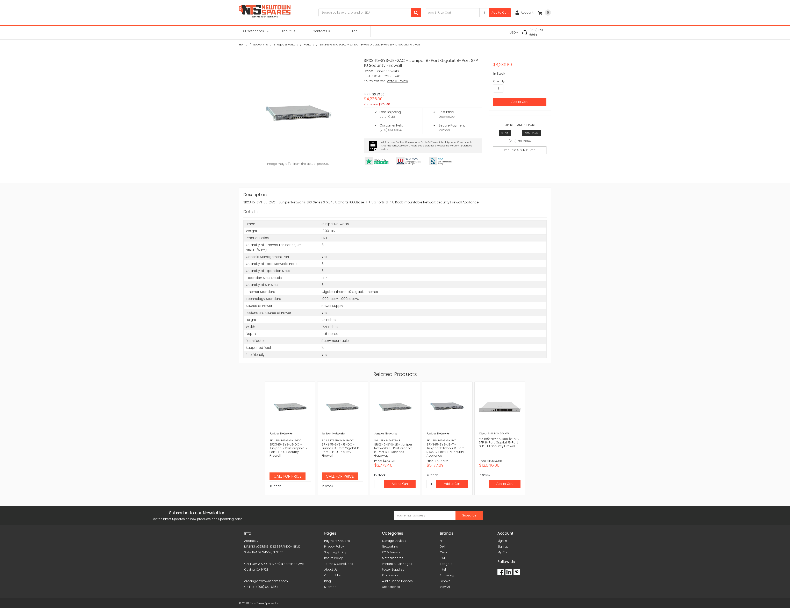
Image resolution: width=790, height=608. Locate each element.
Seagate (446, 564)
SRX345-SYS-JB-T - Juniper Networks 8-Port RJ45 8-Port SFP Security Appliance (445, 450)
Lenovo (445, 581)
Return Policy (333, 558)
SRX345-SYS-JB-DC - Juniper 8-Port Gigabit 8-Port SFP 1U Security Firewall (341, 450)
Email (504, 132)
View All (445, 587)
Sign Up (502, 546)
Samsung (447, 575)
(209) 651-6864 (537, 32)
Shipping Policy (335, 552)
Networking (390, 546)
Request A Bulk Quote (519, 150)
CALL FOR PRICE (287, 476)
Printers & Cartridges (397, 564)
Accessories (391, 587)
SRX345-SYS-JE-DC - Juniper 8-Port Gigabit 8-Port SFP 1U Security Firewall (289, 450)
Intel (443, 569)
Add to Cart (500, 12)
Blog (354, 31)
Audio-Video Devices (397, 581)
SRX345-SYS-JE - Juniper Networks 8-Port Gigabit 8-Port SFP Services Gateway (393, 450)
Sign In (502, 541)
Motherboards (392, 558)
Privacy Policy (334, 546)
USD (513, 32)
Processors (390, 575)
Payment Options (337, 541)
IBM (442, 558)
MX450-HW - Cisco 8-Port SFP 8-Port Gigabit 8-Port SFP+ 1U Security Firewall (499, 442)
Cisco (444, 552)
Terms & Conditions (338, 564)
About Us (288, 31)
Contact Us (321, 31)
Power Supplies (393, 569)
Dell (442, 546)
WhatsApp (531, 132)
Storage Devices (394, 541)
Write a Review (397, 81)
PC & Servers (391, 552)
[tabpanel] (290, 438)
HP (441, 541)
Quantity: (499, 81)
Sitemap (330, 587)
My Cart (503, 552)
